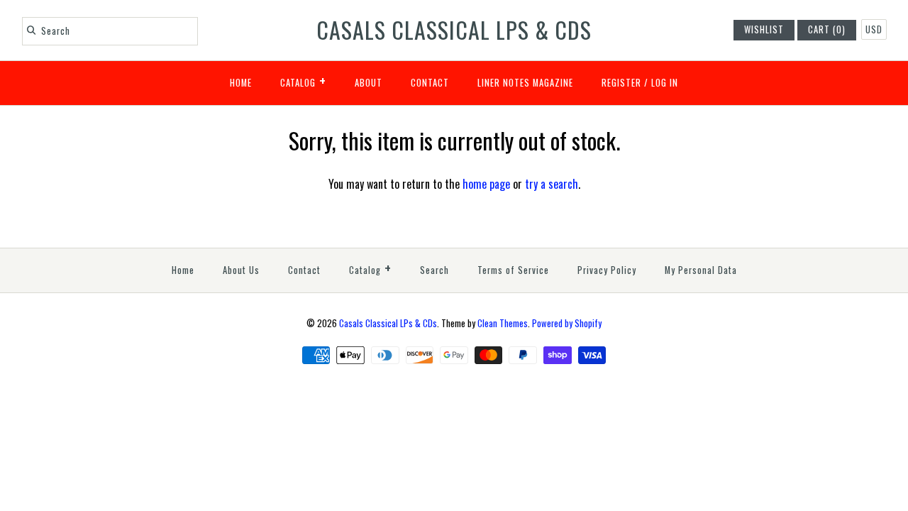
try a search (551, 183)
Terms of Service (513, 270)
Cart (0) (827, 29)
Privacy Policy (606, 270)
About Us (241, 270)
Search (434, 270)
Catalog (303, 80)
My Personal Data (701, 270)
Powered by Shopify (567, 323)
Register (621, 82)
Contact (430, 82)
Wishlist (764, 29)
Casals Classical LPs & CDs (388, 323)
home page (486, 183)
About (368, 82)
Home (241, 82)
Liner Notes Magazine (525, 82)
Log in (664, 82)
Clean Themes (502, 323)
